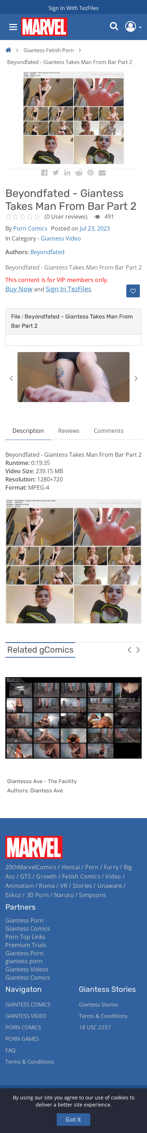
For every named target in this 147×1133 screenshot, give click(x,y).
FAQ (10, 1050)
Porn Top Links (25, 937)
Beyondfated (47, 252)
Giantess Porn (24, 920)
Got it (73, 1119)
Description (28, 431)
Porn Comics (30, 228)
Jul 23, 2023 (95, 228)
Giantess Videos (27, 969)
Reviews (69, 431)
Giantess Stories (98, 1004)
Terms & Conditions (29, 1061)
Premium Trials (25, 945)
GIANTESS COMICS (27, 1004)
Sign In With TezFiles (73, 7)
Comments (108, 431)
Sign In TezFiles (68, 289)
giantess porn (23, 961)
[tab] (73, 321)
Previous (11, 378)
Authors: (17, 252)
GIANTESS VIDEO (25, 1015)
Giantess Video (61, 238)
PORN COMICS (23, 1027)
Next (136, 378)
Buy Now (18, 289)
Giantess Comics (27, 928)
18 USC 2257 (95, 1027)
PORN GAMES (22, 1038)
